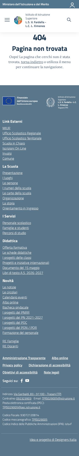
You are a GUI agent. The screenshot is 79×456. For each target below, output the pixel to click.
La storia (9, 203)
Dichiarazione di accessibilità (49, 365)
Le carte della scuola (17, 193)
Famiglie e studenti (16, 227)
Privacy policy (12, 365)
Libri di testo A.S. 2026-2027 (23, 272)
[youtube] (27, 381)
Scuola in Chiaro (14, 143)
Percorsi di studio (14, 232)
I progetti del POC (15, 322)
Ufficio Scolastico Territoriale (22, 138)
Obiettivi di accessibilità (20, 372)
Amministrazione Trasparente (24, 357)
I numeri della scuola (17, 187)
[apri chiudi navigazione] (7, 20)
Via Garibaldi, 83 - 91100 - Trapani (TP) (37, 394)
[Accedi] (72, 4)
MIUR (6, 128)
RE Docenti (10, 346)
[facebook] (22, 381)
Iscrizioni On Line (14, 148)
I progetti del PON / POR (20, 327)
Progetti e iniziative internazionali (26, 262)
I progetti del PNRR (16, 312)
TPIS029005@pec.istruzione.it (21, 407)
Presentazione (13, 172)
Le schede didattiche (17, 252)
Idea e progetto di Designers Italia (53, 439)
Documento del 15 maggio (21, 267)
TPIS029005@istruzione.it (58, 398)
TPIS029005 (39, 419)
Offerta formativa (15, 247)
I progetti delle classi (17, 257)
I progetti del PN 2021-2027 (23, 317)
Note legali (51, 372)
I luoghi (8, 177)
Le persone (10, 182)
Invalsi (7, 153)
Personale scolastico (17, 222)
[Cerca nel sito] (69, 20)
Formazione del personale (20, 332)
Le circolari (10, 292)
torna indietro (32, 62)
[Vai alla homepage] (18, 20)
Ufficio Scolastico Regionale (22, 133)
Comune (8, 158)
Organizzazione (13, 198)
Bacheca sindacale (15, 307)
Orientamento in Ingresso (20, 208)
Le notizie (9, 287)
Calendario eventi (15, 297)
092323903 (23, 398)
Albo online (10, 302)
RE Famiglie (11, 341)
